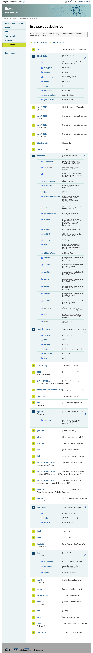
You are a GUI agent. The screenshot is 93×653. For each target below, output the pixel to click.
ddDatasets (48, 340)
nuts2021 (47, 294)
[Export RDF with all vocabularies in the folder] (85, 58)
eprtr (39, 372)
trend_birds (48, 91)
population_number (51, 77)
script (46, 314)
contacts (47, 335)
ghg (39, 437)
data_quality (48, 68)
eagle (46, 518)
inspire (40, 498)
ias (38, 450)
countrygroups (49, 181)
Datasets (7, 27)
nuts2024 (47, 301)
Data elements (10, 36)
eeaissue (47, 349)
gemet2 (40, 431)
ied (38, 456)
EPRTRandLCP (44, 381)
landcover (41, 507)
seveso (40, 602)
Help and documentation (13, 23)
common (41, 156)
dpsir (46, 192)
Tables (6, 32)
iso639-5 (47, 234)
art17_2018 (42, 134)
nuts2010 (47, 272)
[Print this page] (73, 1)
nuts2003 (47, 258)
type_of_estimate (50, 95)
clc (45, 513)
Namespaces (9, 53)
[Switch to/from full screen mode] (76, 1)
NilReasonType (49, 253)
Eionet (14, 18)
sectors (46, 572)
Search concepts (58, 42)
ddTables (47, 344)
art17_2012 (42, 125)
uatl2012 (47, 522)
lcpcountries (48, 561)
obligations (48, 354)
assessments (48, 162)
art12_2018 (42, 107)
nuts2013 (47, 279)
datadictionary (43, 329)
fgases (40, 412)
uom (39, 617)
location (47, 72)
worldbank (42, 632)
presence (47, 81)
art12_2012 (42, 56)
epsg (45, 207)
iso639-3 (47, 229)
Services (7, 49)
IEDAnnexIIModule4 (46, 480)
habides (40, 443)
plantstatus (48, 566)
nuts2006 (47, 265)
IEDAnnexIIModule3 (46, 472)
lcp (38, 553)
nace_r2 (47, 244)
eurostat (41, 396)
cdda (39, 149)
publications (42, 595)
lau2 (39, 538)
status (46, 358)
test (38, 611)
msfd (39, 580)
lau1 (39, 531)
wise (39, 623)
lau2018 (40, 544)
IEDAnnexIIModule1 (46, 462)
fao (38, 403)
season (46, 86)
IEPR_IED (41, 489)
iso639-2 (47, 219)
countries (47, 174)
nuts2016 (47, 286)
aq (38, 49)
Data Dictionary (23, 18)
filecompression (50, 213)
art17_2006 (42, 116)
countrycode (48, 62)
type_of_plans (49, 100)
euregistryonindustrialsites (49, 390)
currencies (48, 186)
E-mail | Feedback (12, 646)
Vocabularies (9, 45)
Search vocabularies (40, 42)
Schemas (8, 40)
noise (39, 589)
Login (69, 1)
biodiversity (42, 143)
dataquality (42, 365)
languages (47, 240)
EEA (14, 1)
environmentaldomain (52, 196)
